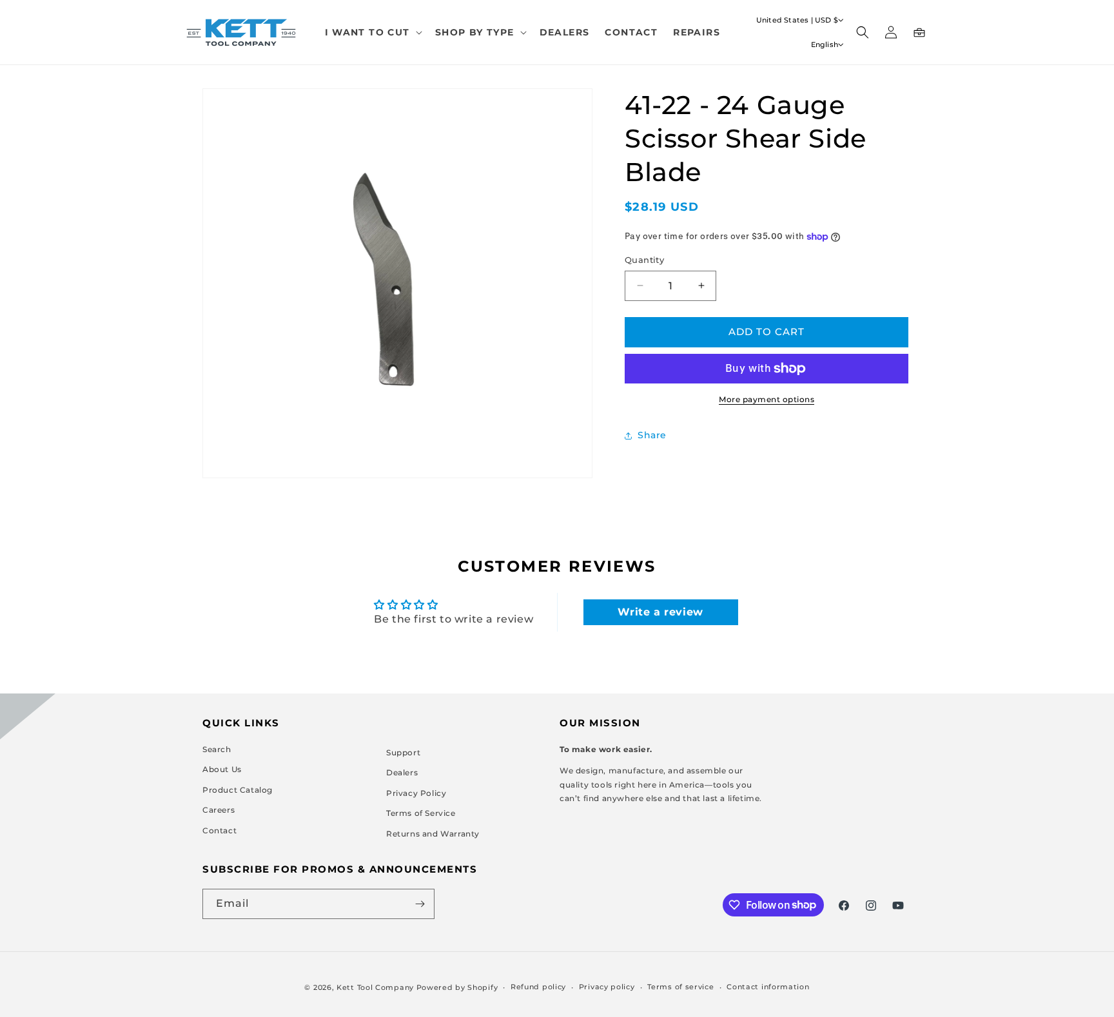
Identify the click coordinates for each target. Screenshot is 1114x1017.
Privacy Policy (416, 792)
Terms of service (680, 986)
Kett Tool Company (375, 987)
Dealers (402, 772)
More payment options (766, 399)
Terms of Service (421, 813)
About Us (222, 769)
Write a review (660, 612)
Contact (219, 830)
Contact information (768, 986)
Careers (218, 810)
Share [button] (652, 435)
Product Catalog (237, 789)
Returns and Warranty (433, 833)
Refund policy (538, 986)
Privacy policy (607, 986)
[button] (372, 32)
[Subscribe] (420, 904)
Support (403, 752)
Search (216, 748)
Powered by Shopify (457, 987)
